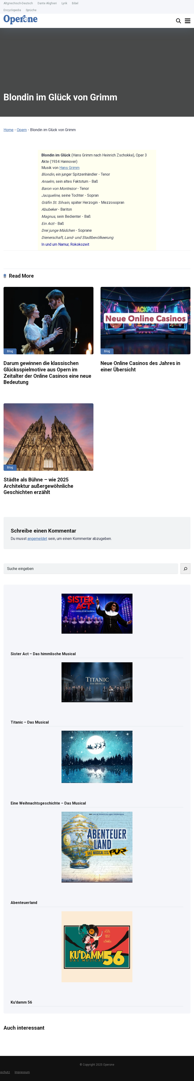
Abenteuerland (24, 902)
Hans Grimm (69, 167)
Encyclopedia (12, 10)
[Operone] (20, 19)
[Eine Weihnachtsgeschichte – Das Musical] (97, 757)
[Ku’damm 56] (97, 947)
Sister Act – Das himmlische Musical (43, 654)
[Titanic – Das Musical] (97, 682)
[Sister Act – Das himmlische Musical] (97, 614)
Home (8, 130)
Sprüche (31, 10)
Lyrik (64, 3)
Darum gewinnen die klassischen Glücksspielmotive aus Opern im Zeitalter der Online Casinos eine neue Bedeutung (47, 372)
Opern (22, 130)
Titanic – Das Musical (30, 722)
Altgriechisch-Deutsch (18, 3)
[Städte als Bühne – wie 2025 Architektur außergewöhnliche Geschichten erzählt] (48, 437)
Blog (10, 351)
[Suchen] (185, 568)
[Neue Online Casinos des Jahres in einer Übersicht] (145, 320)
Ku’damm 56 (21, 1002)
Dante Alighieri (47, 3)
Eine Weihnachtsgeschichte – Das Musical (48, 803)
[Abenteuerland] (97, 847)
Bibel (75, 3)
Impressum (22, 1072)
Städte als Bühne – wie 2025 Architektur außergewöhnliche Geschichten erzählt (38, 486)
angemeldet (37, 538)
